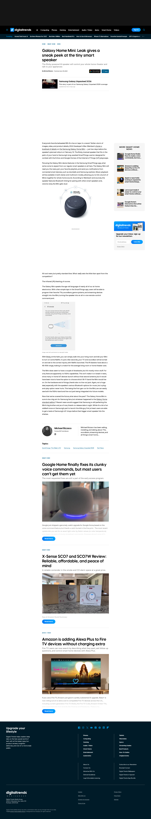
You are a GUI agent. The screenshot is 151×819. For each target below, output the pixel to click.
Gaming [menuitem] (63, 30)
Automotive (87, 756)
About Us (86, 764)
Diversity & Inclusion (83, 799)
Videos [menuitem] (116, 30)
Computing (87, 739)
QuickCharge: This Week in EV (51, 448)
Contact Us (86, 768)
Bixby (48, 356)
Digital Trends (17, 32)
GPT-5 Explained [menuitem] (134, 36)
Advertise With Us (89, 771)
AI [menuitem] (37, 30)
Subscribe (137, 242)
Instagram (83, 728)
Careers (80, 792)
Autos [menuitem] (97, 30)
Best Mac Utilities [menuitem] (54, 36)
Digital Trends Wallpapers (127, 771)
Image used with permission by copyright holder (55, 352)
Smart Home (87, 749)
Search (143, 30)
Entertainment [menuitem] (73, 30)
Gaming (86, 742)
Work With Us (81, 795)
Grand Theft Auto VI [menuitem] (21, 36)
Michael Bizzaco (48, 71)
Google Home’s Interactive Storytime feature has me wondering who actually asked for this (133, 206)
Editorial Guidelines (89, 774)
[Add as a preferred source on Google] (95, 71)
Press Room (117, 795)
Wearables (123, 739)
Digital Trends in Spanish (127, 774)
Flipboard (108, 728)
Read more (49, 539)
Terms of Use (81, 803)
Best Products (123, 749)
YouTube (91, 728)
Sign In (136, 30)
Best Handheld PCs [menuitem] (68, 36)
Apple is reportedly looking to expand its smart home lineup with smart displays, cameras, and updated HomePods (133, 183)
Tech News (100, 448)
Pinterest (100, 728)
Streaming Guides (125, 746)
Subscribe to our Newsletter (128, 764)
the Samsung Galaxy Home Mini (72, 149)
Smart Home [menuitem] (106, 30)
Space (121, 742)
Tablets (121, 735)
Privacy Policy (120, 246)
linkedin (55, 434)
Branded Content (124, 768)
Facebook (79, 728)
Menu (7, 30)
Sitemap (116, 799)
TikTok (96, 728)
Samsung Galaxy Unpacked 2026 (75, 81)
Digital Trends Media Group (17, 811)
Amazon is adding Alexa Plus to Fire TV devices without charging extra (132, 169)
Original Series (124, 756)
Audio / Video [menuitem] (87, 30)
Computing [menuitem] (44, 30)
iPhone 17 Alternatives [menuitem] (101, 36)
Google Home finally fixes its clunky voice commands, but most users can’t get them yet (133, 158)
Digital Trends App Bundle (127, 778)
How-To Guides (124, 752)
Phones (85, 735)
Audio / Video (87, 746)
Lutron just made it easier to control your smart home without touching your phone (133, 193)
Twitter (87, 728)
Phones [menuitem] (54, 30)
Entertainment (88, 752)
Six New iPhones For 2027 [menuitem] (38, 36)
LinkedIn (104, 728)
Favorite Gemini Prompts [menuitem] (119, 36)
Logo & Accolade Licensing (91, 778)
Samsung (67, 448)
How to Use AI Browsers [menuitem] (84, 36)
